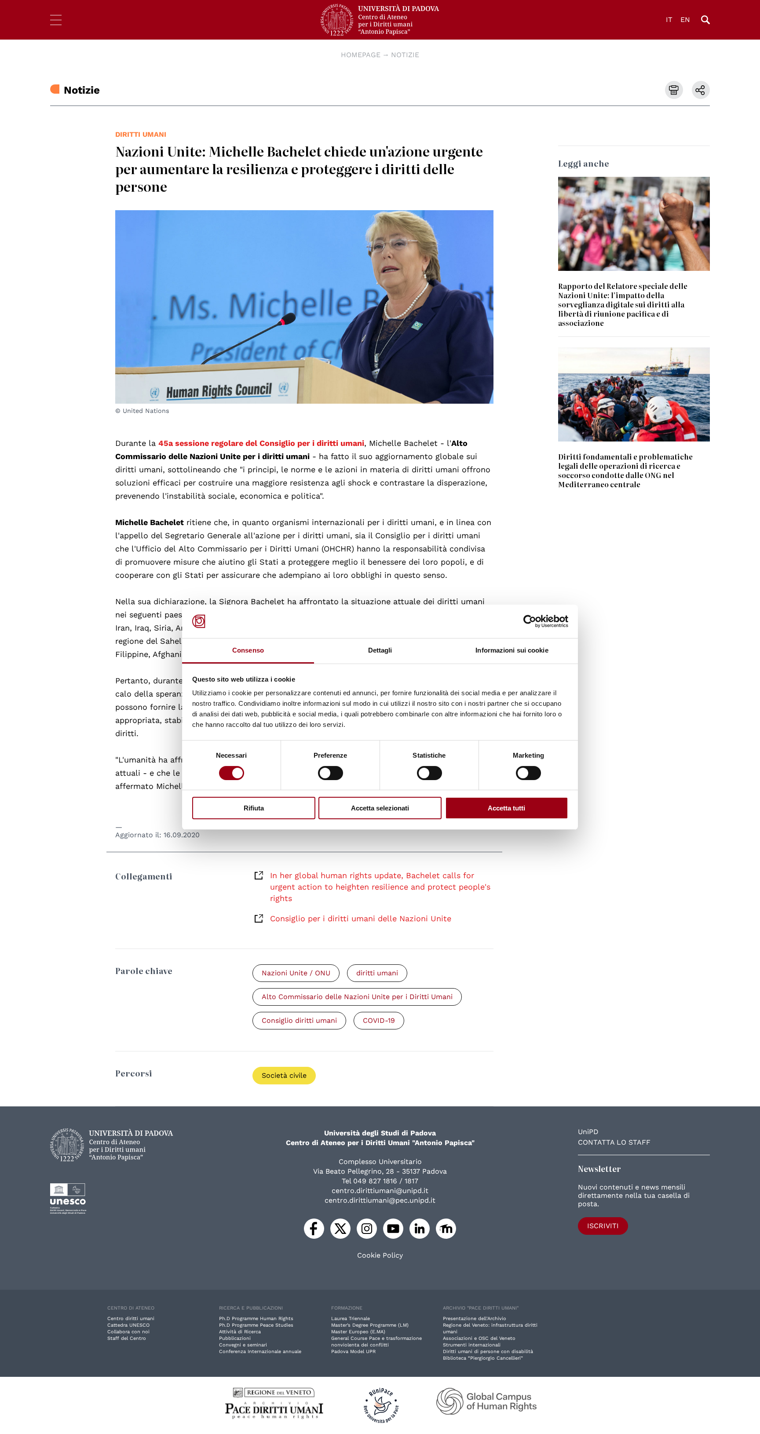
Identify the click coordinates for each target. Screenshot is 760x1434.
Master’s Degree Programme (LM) (370, 1325)
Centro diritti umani (130, 1318)
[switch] (330, 773)
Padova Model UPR (353, 1351)
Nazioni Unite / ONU (296, 973)
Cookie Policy (380, 1255)
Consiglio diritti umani (299, 1020)
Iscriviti (603, 1226)
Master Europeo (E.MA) (358, 1332)
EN (685, 19)
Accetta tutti (506, 808)
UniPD (588, 1131)
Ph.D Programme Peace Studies (256, 1325)
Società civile (284, 1075)
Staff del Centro (126, 1338)
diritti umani (140, 134)
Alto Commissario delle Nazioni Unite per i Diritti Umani (357, 996)
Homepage (360, 55)
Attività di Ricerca (240, 1332)
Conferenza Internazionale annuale (260, 1351)
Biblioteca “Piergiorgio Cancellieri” (483, 1358)
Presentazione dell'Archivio (474, 1318)
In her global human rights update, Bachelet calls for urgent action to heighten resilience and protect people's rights (380, 887)
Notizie (405, 55)
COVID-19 (379, 1020)
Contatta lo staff (614, 1142)
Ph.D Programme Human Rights (256, 1318)
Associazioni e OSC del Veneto (479, 1338)
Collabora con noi (128, 1332)
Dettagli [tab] (380, 650)
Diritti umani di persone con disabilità (488, 1351)
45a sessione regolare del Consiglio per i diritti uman (260, 443)
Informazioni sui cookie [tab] (511, 650)
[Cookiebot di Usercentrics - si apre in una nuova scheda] (529, 621)
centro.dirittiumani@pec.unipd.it (380, 1200)
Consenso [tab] (248, 650)
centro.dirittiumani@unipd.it (380, 1190)
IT (669, 19)
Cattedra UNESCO (128, 1325)
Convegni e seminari (243, 1345)
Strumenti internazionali (472, 1345)
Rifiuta (254, 808)
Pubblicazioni (235, 1338)
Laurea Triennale (350, 1318)
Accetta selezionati (380, 808)
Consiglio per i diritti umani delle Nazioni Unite (360, 918)
